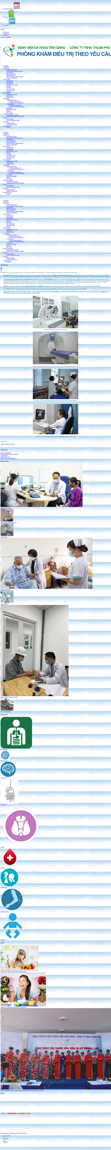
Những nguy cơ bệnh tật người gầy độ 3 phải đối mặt (13, 1007)
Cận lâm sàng (10, 72)
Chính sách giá (10, 104)
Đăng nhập (6, 34)
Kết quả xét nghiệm (8, 113)
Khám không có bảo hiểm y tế (17, 102)
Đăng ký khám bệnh (11, 109)
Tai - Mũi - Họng (11, 89)
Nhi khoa (9, 91)
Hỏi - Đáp (9, 112)
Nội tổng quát (10, 80)
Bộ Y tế (2, 1133)
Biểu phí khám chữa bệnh (16, 105)
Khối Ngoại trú (10, 97)
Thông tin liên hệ (11, 123)
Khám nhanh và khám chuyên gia (15, 71)
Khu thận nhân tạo (11, 75)
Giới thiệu (6, 67)
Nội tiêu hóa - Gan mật (12, 84)
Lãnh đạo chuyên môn (12, 94)
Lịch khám (9, 108)
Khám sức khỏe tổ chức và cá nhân (9, 454)
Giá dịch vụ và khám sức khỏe (17, 106)
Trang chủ (6, 65)
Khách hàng (6, 98)
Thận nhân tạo (4, 455)
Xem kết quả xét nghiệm (12, 115)
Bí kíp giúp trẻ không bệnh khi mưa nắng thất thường (13, 971)
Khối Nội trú (10, 95)
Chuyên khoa (7, 79)
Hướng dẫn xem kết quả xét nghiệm (15, 116)
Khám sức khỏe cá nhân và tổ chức (15, 76)
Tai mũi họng (4, 887)
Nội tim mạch (10, 82)
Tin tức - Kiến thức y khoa (13, 120)
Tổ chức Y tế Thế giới (10, 1133)
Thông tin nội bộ (8, 125)
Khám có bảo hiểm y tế (15, 101)
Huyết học (9, 87)
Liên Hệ (6, 121)
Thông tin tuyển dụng (12, 124)
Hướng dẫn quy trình (12, 99)
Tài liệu (8, 127)
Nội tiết (8, 86)
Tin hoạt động (10, 119)
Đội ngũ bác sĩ (7, 93)
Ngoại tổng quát (10, 90)
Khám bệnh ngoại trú (12, 69)
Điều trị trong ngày (11, 74)
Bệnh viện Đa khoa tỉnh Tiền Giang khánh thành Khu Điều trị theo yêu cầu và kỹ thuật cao (22, 1090)
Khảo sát (9, 110)
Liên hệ (5, 33)
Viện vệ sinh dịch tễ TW (21, 1133)
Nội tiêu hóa (3, 804)
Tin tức (5, 117)
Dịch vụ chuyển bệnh (12, 78)
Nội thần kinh (10, 83)
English (2, 29)
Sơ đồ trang (6, 32)
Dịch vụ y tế (7, 68)
